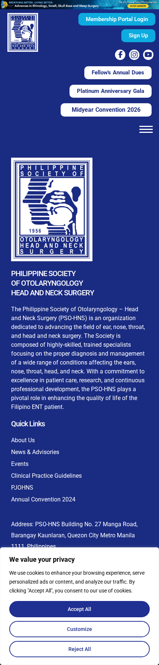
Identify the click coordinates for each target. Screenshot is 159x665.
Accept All (79, 609)
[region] (79, 606)
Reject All (79, 649)
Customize (79, 629)
